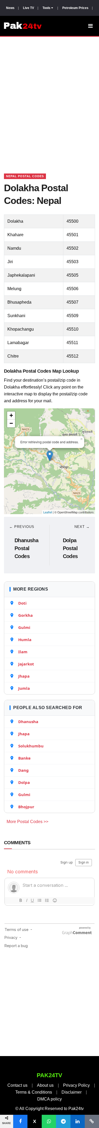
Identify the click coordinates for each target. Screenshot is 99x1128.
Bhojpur (26, 806)
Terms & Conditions (33, 1092)
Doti (22, 603)
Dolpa (24, 782)
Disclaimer (72, 1092)
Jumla (24, 688)
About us (45, 1085)
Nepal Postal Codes (25, 176)
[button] (20, 1121)
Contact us (17, 1085)
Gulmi (24, 627)
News (10, 8)
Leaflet (47, 512)
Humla (24, 639)
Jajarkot (26, 663)
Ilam (22, 651)
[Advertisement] (49, 98)
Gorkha (25, 615)
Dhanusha (28, 721)
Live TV (28, 8)
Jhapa (24, 676)
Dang (23, 770)
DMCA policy (49, 1099)
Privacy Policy (76, 1085)
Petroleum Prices (75, 8)
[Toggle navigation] (90, 26)
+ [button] (11, 415)
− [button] (11, 423)
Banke (24, 758)
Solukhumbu (31, 745)
